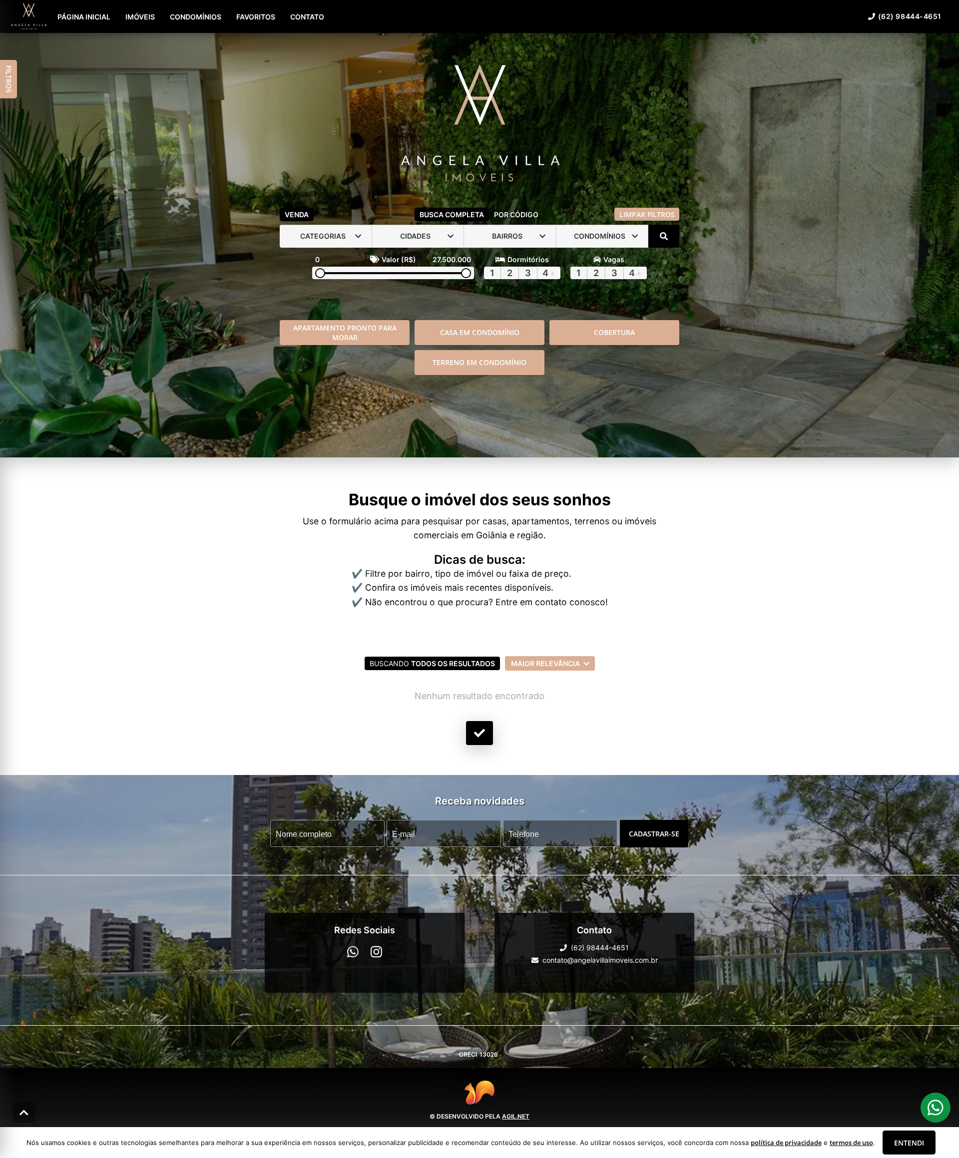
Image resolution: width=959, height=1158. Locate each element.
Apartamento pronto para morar (345, 332)
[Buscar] (663, 236)
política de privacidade (786, 1142)
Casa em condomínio (479, 332)
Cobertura (614, 332)
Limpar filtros (647, 214)
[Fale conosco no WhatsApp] (353, 951)
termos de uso (851, 1142)
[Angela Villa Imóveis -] (480, 123)
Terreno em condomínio (479, 362)
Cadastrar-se (654, 833)
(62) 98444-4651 (910, 16)
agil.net (515, 1116)
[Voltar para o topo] (23, 1113)
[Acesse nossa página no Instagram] (376, 951)
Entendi (909, 1143)
